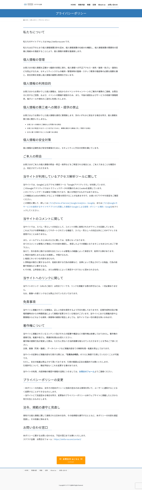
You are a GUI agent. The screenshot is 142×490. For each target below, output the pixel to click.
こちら (51, 203)
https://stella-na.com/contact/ (67, 439)
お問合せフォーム (86, 371)
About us (53, 470)
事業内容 (34, 470)
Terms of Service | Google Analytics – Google (74, 203)
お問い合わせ (63, 470)
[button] (71, 460)
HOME (26, 470)
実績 (41, 470)
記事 (46, 470)
